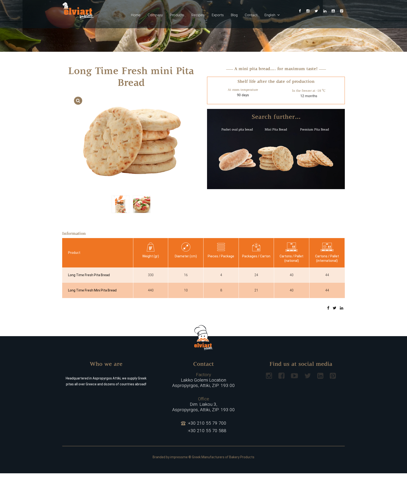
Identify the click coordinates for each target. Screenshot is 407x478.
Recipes (198, 15)
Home (136, 15)
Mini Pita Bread (276, 129)
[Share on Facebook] (328, 308)
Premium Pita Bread (314, 129)
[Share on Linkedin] (341, 308)
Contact (251, 15)
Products (177, 15)
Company (155, 15)
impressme (179, 457)
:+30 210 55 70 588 (206, 430)
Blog (234, 15)
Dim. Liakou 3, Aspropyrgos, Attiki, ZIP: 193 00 (203, 404)
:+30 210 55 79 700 (206, 423)
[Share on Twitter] (334, 308)
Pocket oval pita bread (237, 129)
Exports (218, 15)
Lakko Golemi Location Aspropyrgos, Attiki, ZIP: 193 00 (203, 380)
